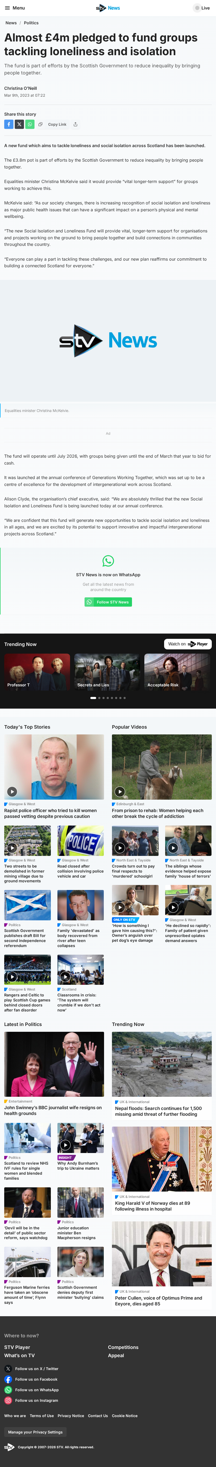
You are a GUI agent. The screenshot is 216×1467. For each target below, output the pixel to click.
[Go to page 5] (112, 698)
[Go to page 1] (93, 698)
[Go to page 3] (103, 698)
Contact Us (98, 1415)
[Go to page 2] (99, 698)
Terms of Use (42, 1415)
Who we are (15, 1415)
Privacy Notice (71, 1415)
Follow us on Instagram (36, 1400)
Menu (19, 8)
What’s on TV (19, 1355)
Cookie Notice (125, 1415)
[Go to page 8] (125, 698)
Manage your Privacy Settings (35, 1432)
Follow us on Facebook (36, 1379)
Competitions (123, 1347)
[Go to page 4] (108, 698)
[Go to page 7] (120, 698)
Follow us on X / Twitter (36, 1368)
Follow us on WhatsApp (37, 1390)
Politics (31, 22)
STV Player (17, 1347)
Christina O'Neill (20, 88)
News (11, 22)
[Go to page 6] (116, 698)
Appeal (116, 1355)
